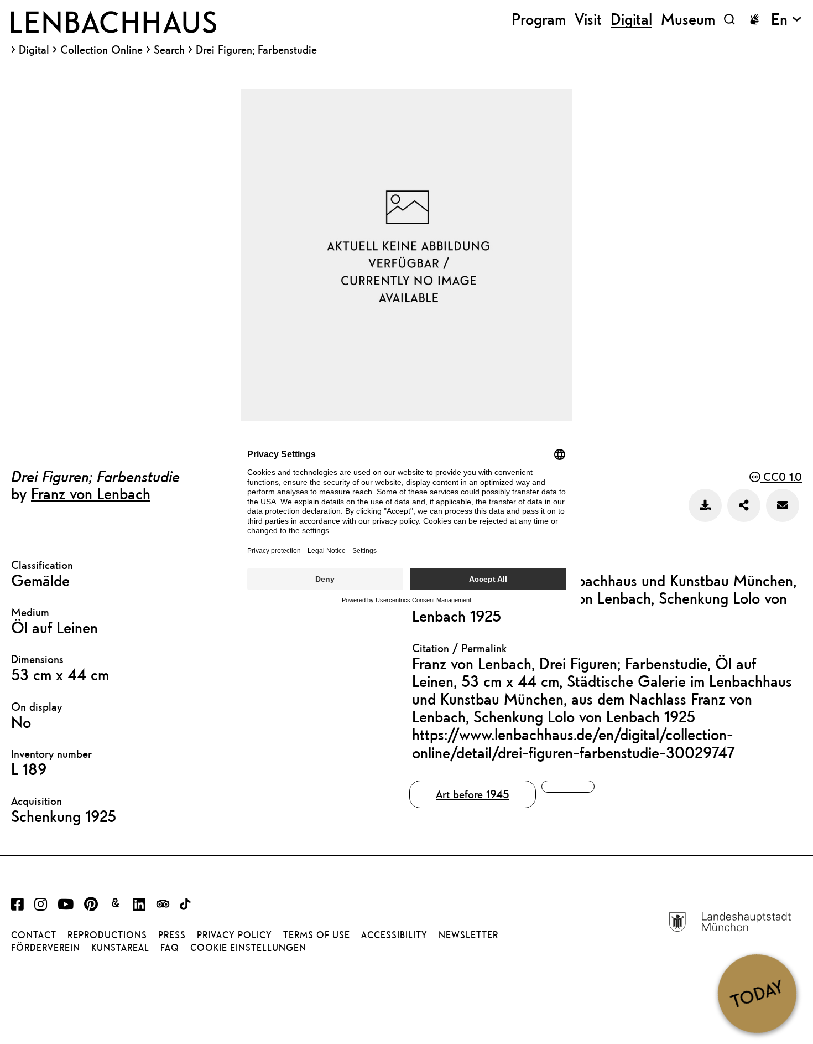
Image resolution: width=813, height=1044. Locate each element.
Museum (688, 19)
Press (172, 935)
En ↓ (786, 19)
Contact (33, 935)
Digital (34, 49)
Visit (588, 19)
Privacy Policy (234, 935)
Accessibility (394, 935)
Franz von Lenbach (90, 493)
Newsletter (468, 935)
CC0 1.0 (781, 477)
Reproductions (107, 935)
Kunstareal (120, 948)
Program (539, 19)
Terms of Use (316, 935)
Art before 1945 (472, 794)
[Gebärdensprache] (754, 19)
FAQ (169, 948)
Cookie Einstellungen (248, 948)
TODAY (757, 993)
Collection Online (101, 49)
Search (169, 49)
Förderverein (45, 948)
